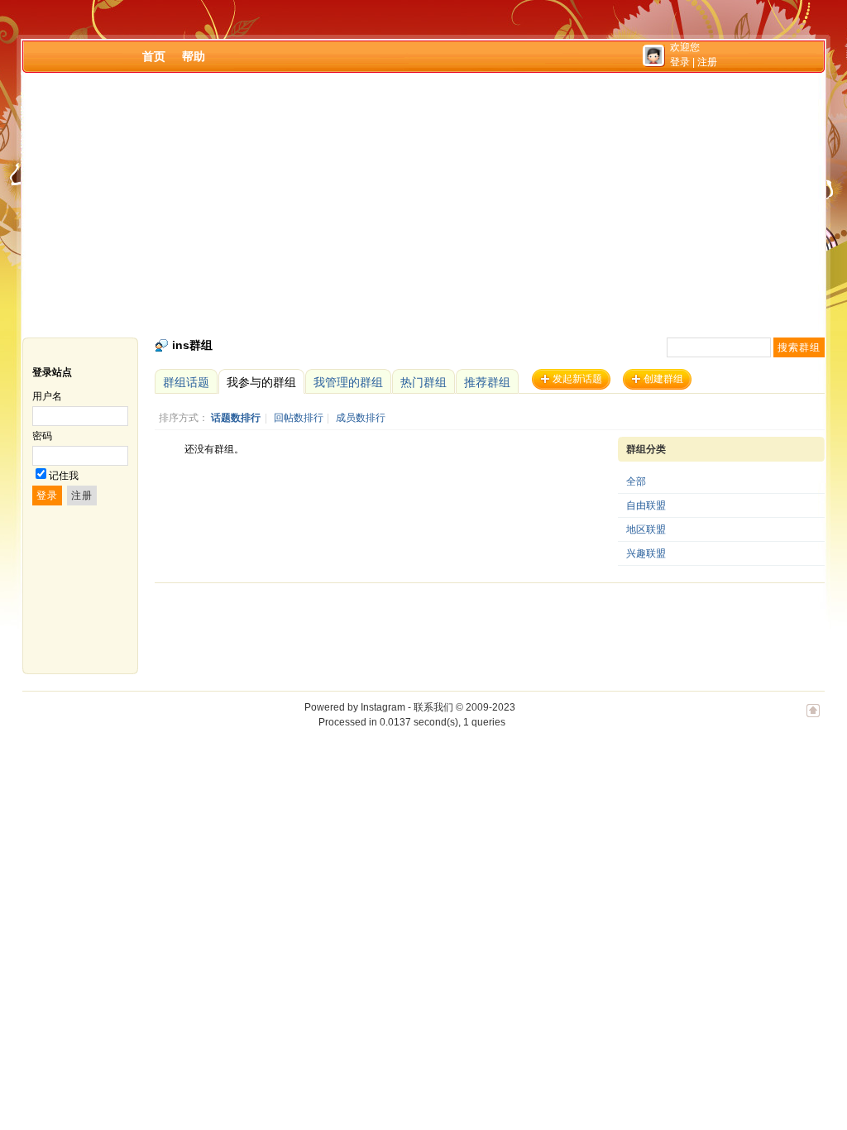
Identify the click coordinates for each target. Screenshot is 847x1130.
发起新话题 (577, 379)
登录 (680, 62)
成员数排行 (360, 418)
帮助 (193, 56)
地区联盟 (646, 529)
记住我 (64, 475)
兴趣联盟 (646, 553)
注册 (707, 62)
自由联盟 (646, 505)
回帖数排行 (298, 418)
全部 (636, 481)
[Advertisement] (423, 205)
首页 (153, 56)
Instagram (383, 707)
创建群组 (663, 379)
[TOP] (813, 719)
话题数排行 (236, 418)
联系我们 (433, 707)
